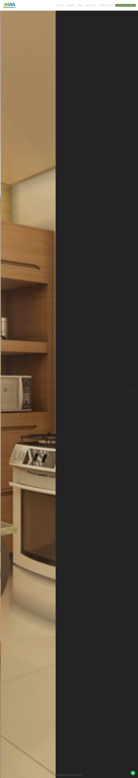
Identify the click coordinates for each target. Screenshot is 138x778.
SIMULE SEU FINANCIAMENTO (125, 5)
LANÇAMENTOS (70, 5)
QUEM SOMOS (59, 5)
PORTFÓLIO (80, 5)
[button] (5, 389)
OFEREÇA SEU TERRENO (106, 5)
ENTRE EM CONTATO (91, 5)
